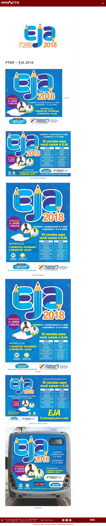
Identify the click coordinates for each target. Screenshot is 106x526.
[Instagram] (67, 520)
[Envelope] (70, 520)
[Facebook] (63, 520)
